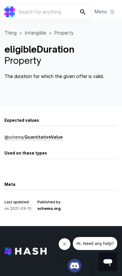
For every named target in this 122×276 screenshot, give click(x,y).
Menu (100, 11)
